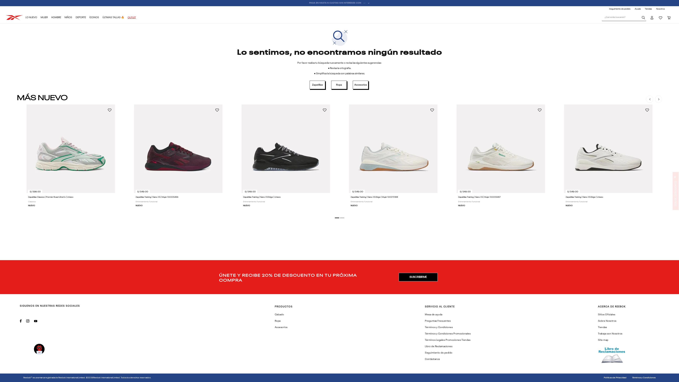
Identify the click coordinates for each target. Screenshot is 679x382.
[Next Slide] (658, 99)
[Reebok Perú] (15, 17)
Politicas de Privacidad (615, 378)
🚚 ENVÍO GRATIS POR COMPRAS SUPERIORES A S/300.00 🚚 (337, 3)
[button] (418, 277)
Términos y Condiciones (644, 378)
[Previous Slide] (649, 99)
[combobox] (624, 17)
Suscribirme (418, 277)
